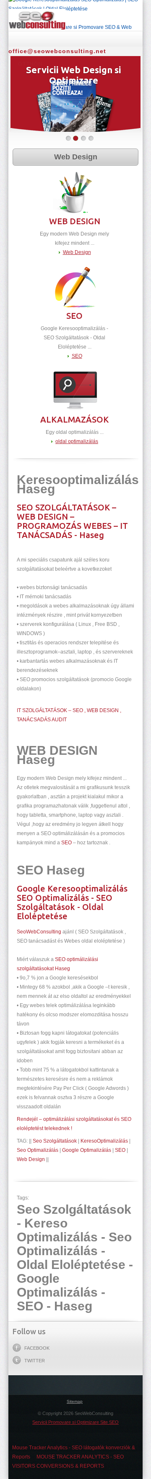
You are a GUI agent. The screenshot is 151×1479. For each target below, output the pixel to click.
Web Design (75, 157)
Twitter (34, 1360)
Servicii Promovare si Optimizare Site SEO (75, 1422)
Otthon (75, 37)
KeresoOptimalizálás (104, 1141)
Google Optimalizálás (86, 1150)
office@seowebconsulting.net (57, 51)
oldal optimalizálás (76, 441)
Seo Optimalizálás (37, 1150)
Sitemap (75, 1401)
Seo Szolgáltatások (55, 1141)
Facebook (36, 1348)
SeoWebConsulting (39, 932)
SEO (77, 356)
